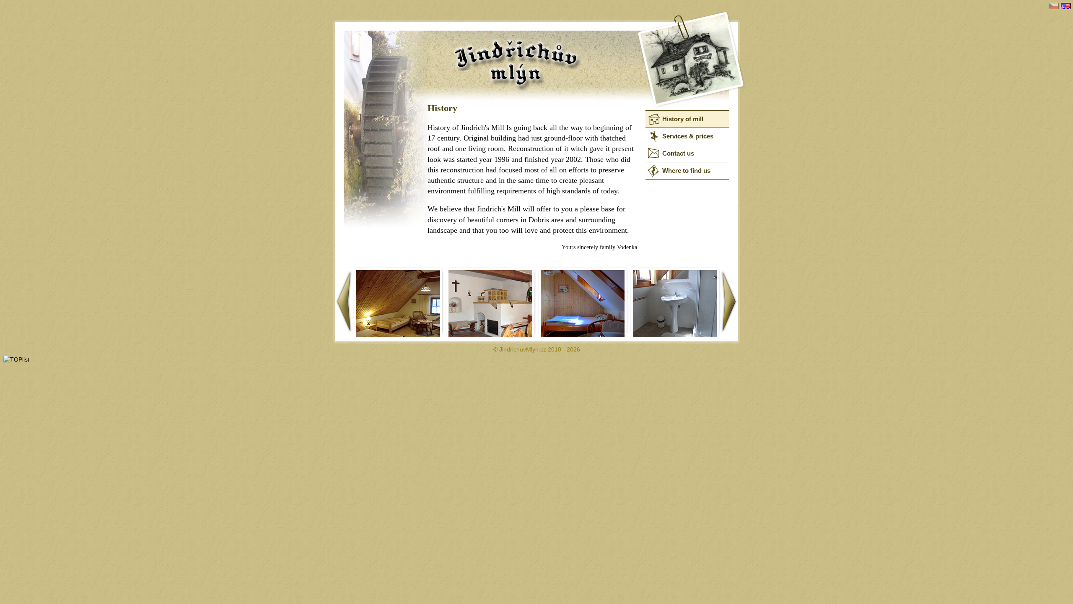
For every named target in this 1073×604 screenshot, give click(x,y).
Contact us (678, 153)
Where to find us (686, 170)
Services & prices (687, 136)
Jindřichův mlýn (586, 64)
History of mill (682, 118)
